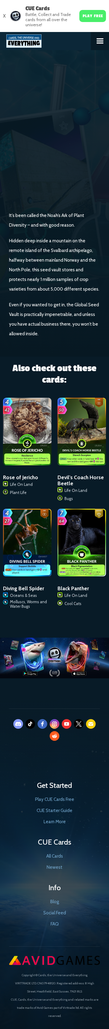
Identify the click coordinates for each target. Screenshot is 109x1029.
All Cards (54, 856)
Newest (54, 867)
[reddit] (54, 736)
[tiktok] (30, 724)
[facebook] (42, 724)
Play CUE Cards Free (54, 799)
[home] (45, 40)
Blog (54, 901)
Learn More (55, 821)
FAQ (55, 924)
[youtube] (66, 724)
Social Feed (54, 913)
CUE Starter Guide (54, 810)
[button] (100, 41)
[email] (91, 724)
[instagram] (54, 724)
